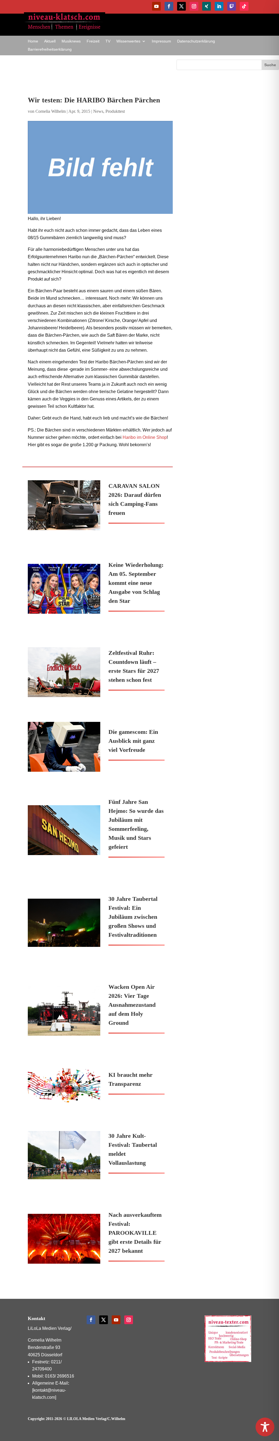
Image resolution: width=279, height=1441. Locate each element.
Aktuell (50, 41)
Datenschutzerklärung (196, 41)
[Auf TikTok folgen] (244, 6)
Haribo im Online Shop (145, 437)
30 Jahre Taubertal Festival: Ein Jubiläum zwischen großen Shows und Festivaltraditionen (132, 916)
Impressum (161, 41)
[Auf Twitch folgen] (231, 6)
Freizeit (93, 41)
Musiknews (71, 41)
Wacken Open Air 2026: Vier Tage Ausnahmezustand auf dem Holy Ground (132, 1004)
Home (33, 41)
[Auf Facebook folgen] (169, 6)
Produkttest (115, 111)
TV (107, 41)
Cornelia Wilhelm (50, 111)
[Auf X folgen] (181, 6)
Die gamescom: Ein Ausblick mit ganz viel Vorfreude (133, 740)
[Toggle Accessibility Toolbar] (265, 1427)
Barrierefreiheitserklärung (50, 49)
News (98, 111)
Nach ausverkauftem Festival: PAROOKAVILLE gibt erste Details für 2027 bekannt (135, 1232)
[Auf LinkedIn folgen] (219, 6)
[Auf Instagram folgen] (194, 6)
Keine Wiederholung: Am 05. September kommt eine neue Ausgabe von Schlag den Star (135, 582)
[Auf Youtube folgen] (156, 6)
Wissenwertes (128, 41)
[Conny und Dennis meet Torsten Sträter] (100, 167)
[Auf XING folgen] (206, 6)
